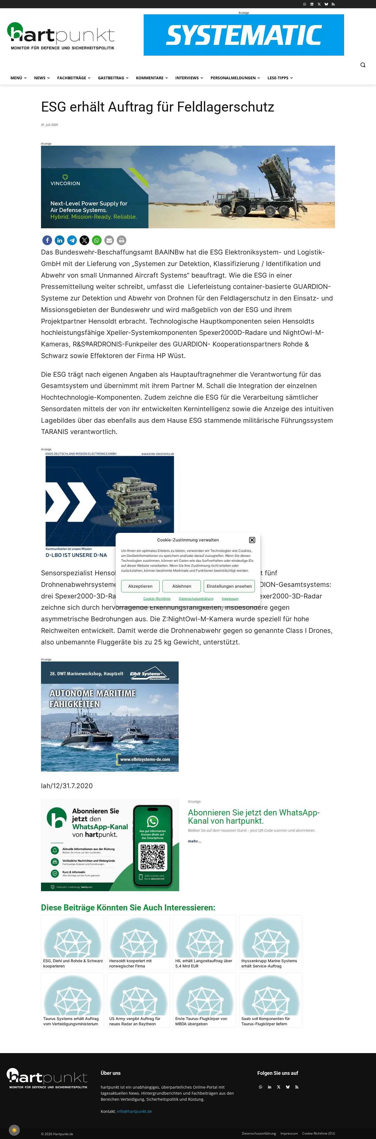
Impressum (230, 598)
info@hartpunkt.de (134, 1111)
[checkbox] (14, 1130)
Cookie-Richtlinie (156, 598)
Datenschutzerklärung (196, 598)
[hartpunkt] (61, 35)
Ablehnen (181, 586)
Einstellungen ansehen (229, 586)
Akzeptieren (140, 586)
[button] (252, 540)
